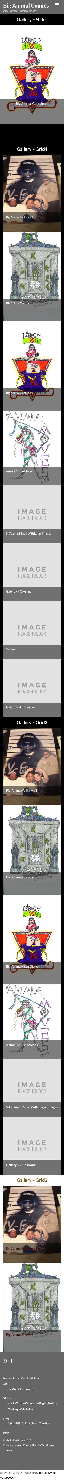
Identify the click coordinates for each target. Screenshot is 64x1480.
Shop (6, 1418)
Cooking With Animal (21, 1409)
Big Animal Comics (16, 1440)
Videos (7, 1398)
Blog (6, 1432)
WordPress (23, 1445)
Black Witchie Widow (26, 1378)
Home (7, 1378)
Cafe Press (45, 1423)
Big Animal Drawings (20, 1388)
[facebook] (11, 1360)
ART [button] (6, 1384)
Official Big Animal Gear (22, 1423)
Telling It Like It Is (46, 1403)
